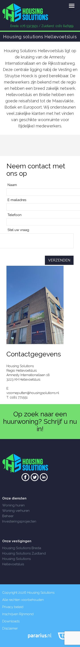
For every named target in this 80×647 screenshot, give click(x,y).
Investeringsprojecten (19, 521)
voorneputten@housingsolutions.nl (32, 393)
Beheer (8, 516)
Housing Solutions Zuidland (24, 553)
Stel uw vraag (18, 230)
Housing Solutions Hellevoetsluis (16, 561)
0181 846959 (64, 26)
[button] (72, 6)
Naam (12, 185)
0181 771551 (19, 397)
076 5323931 (29, 26)
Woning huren (13, 505)
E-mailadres (17, 200)
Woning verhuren (16, 511)
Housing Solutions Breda (21, 548)
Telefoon (15, 215)
